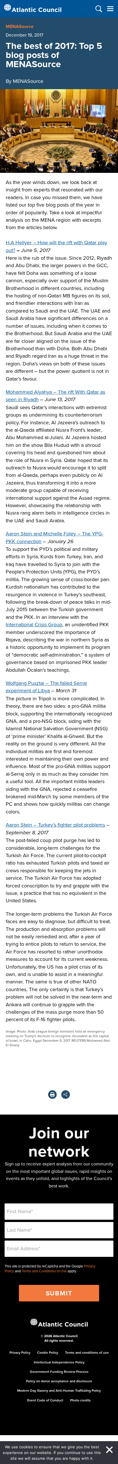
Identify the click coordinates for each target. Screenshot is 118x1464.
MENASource (20, 26)
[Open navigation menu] (110, 8)
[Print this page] (52, 1094)
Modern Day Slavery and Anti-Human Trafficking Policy (59, 1390)
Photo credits (80, 1400)
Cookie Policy (47, 1352)
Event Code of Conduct (45, 1400)
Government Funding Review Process (59, 1371)
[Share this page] (65, 1094)
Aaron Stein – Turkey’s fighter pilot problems (55, 824)
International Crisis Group (34, 624)
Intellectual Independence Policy (59, 1362)
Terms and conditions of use (87, 1352)
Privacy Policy (19, 1352)
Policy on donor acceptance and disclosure (59, 1381)
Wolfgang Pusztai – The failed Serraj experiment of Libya (46, 686)
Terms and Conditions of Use (44, 1271)
